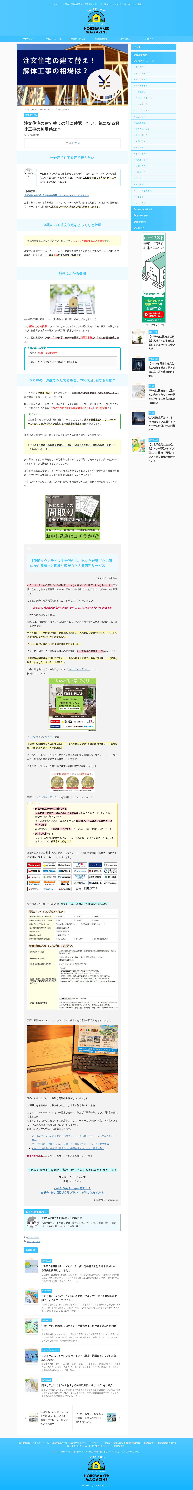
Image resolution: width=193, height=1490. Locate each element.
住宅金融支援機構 (117, 1446)
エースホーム (141, 104)
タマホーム (141, 147)
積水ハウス (141, 116)
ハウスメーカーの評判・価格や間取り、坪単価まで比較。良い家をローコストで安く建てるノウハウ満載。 (96, 1452)
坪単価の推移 (101, 39)
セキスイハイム (142, 129)
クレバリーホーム (143, 110)
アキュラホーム (142, 85)
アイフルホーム (142, 73)
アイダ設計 (141, 67)
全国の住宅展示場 (77, 39)
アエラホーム (141, 79)
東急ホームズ (141, 160)
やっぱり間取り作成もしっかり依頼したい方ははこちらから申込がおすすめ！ (71, 1143)
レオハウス (141, 203)
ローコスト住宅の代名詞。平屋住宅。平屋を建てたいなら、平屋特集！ (68, 1148)
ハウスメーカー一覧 (53, 39)
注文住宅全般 (29, 39)
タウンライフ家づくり (79, 669)
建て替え (36, 1241)
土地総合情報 (149, 1443)
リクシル (140, 197)
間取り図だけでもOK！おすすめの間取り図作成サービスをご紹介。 (78, 1385)
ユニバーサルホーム (144, 190)
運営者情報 (125, 39)
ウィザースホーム (143, 98)
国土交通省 (118, 1443)
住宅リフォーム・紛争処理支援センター (90, 1446)
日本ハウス (141, 166)
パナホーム (141, 172)
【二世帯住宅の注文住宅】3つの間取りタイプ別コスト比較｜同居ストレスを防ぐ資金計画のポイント (162, 452)
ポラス (139, 178)
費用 (29, 1241)
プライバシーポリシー (91, 1443)
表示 (77, 143)
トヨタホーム (141, 153)
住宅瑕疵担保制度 (133, 1443)
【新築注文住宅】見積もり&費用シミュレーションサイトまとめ (56, 195)
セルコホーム (141, 135)
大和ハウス (141, 141)
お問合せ (149, 39)
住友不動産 (141, 122)
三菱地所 (140, 184)
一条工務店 (141, 92)
